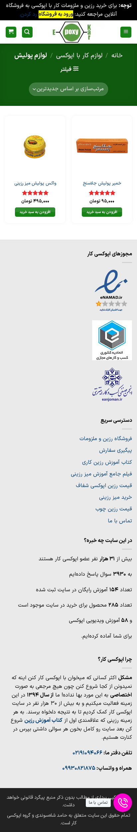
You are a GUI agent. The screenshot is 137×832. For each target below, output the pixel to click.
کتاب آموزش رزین (43, 720)
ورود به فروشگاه (56, 14)
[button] (125, 32)
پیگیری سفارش (115, 450)
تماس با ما (120, 521)
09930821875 (78, 768)
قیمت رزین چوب (113, 509)
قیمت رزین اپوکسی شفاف (104, 486)
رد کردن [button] (28, 14)
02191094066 (87, 753)
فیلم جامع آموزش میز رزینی (101, 474)
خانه (117, 56)
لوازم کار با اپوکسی (79, 56)
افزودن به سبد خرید (101, 212)
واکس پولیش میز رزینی (35, 183)
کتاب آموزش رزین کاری (107, 462)
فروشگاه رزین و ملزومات (105, 439)
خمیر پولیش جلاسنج (102, 183)
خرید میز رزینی (115, 497)
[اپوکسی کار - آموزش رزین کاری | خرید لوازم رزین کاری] (72, 32)
